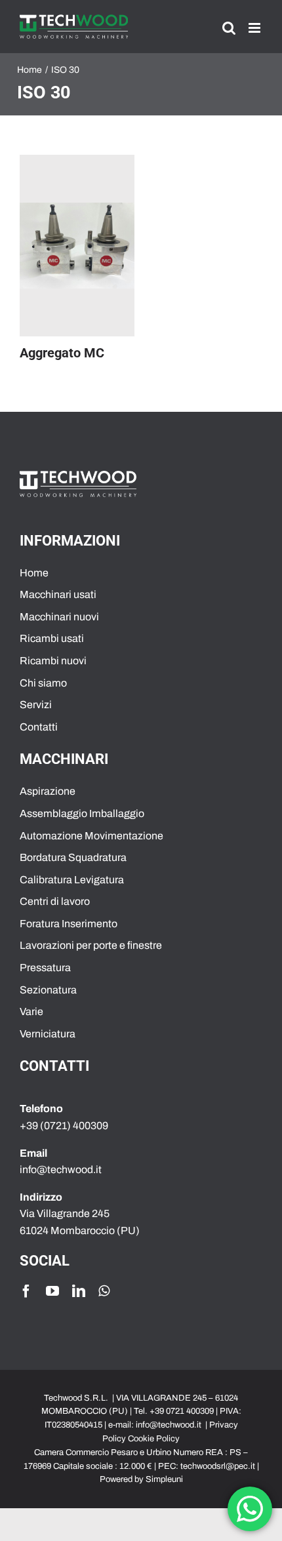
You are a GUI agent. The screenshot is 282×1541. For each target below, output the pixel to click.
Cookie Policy (154, 1438)
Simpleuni (164, 1479)
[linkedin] (78, 1291)
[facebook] (26, 1291)
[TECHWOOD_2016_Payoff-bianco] (78, 475)
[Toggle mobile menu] (255, 28)
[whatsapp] (104, 1291)
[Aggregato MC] (77, 246)
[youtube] (52, 1291)
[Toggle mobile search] (228, 28)
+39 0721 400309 (182, 1411)
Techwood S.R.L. (77, 1398)
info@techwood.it (168, 1425)
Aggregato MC (62, 353)
